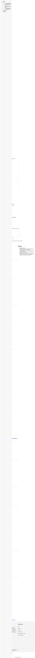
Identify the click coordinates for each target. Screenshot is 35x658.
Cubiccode (14, 650)
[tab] (18, 219)
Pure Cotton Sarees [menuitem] (8, 3)
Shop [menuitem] (3, 2)
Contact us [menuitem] (4, 11)
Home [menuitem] (4, 1)
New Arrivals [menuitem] (7, 9)
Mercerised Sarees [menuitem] (8, 8)
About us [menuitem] (4, 10)
